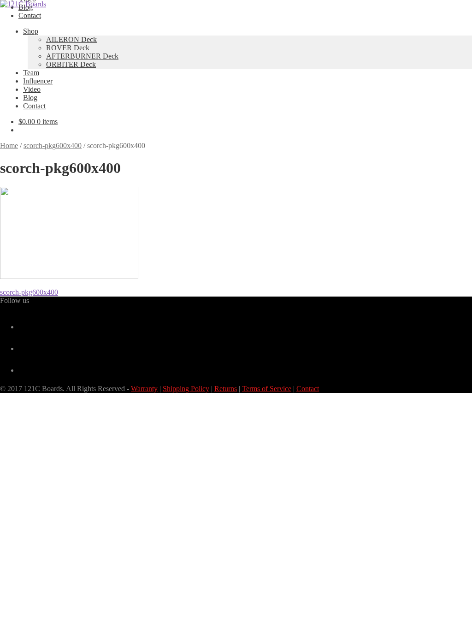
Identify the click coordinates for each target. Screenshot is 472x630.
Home (9, 145)
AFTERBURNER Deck (82, 56)
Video (32, 89)
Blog (25, 7)
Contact (29, 15)
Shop (30, 31)
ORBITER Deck (71, 64)
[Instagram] (22, 370)
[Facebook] (22, 327)
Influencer (38, 81)
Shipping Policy (186, 388)
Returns (225, 388)
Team (31, 73)
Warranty (144, 388)
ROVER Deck (67, 48)
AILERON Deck (71, 39)
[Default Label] (22, 348)
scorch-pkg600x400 (53, 145)
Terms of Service (266, 388)
